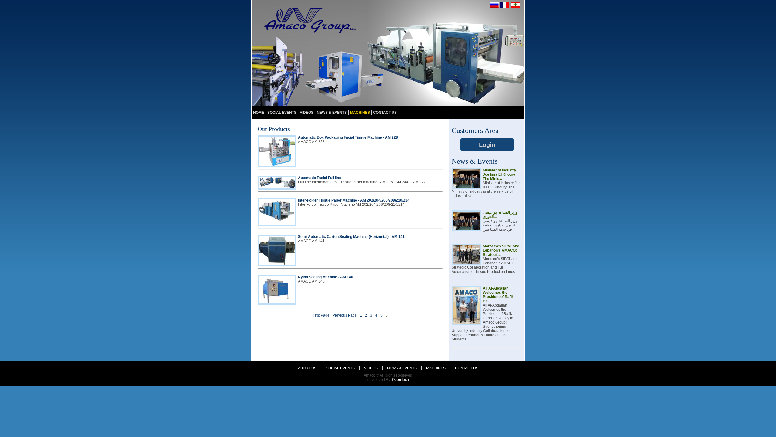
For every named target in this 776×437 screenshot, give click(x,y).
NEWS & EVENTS (332, 112)
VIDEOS (306, 112)
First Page (321, 315)
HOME (258, 112)
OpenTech (400, 380)
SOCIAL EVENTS (281, 112)
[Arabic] (515, 6)
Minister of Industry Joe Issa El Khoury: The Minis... (500, 174)
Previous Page (345, 315)
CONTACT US (385, 112)
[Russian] (494, 6)
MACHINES (360, 112)
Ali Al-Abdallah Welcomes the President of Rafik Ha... (498, 294)
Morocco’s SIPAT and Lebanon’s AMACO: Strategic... (501, 250)
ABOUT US (307, 368)
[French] (504, 6)
